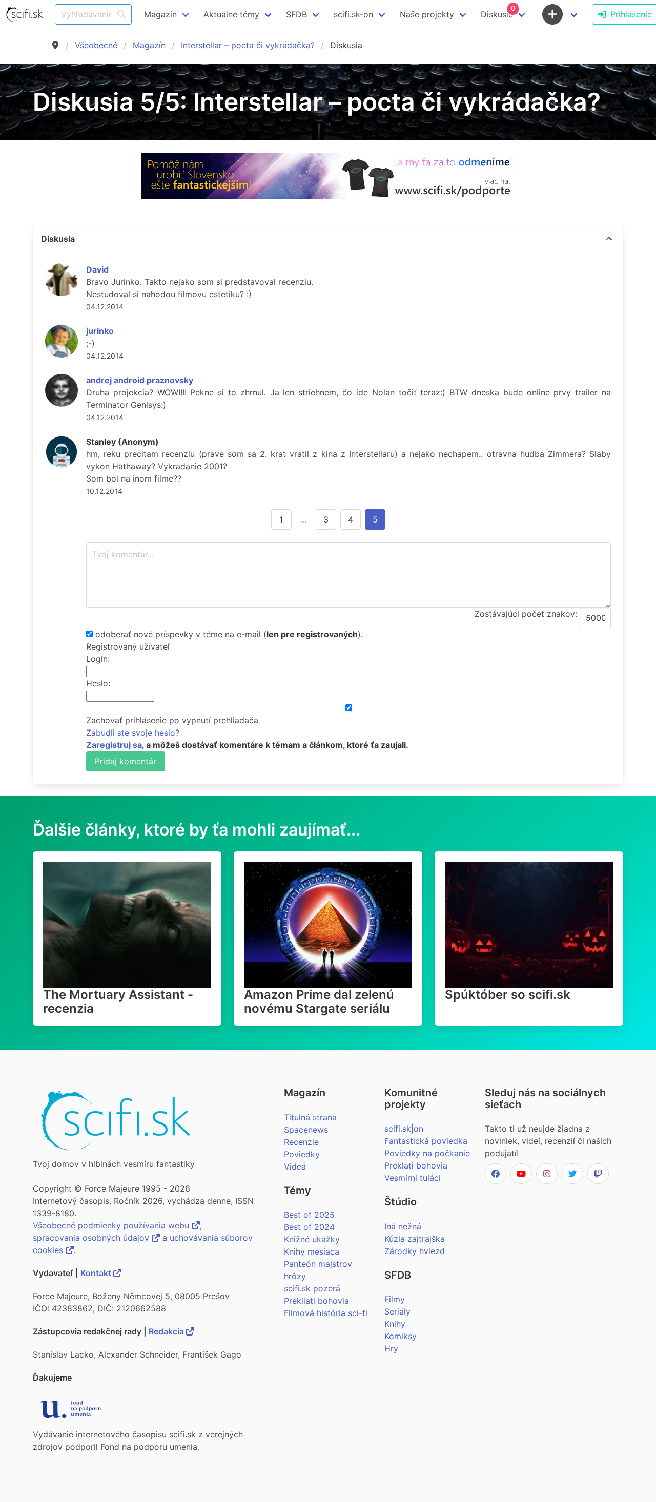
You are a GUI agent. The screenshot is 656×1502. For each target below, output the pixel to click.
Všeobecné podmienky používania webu (112, 1225)
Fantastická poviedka (425, 1141)
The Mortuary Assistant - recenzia (118, 1001)
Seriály (397, 1311)
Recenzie (301, 1142)
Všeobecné (96, 45)
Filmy (394, 1299)
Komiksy (400, 1336)
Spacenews (306, 1129)
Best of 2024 (309, 1227)
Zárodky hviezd (414, 1251)
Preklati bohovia (415, 1165)
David (97, 269)
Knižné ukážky (312, 1239)
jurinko (100, 331)
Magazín (149, 45)
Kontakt (96, 1273)
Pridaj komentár (125, 761)
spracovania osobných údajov (92, 1238)
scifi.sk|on (403, 1128)
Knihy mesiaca (311, 1251)
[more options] (608, 238)
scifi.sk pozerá (312, 1288)
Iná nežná (402, 1226)
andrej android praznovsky (139, 380)
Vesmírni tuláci (412, 1178)
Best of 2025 (309, 1214)
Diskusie (498, 11)
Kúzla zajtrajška (414, 1239)
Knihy (394, 1324)
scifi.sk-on (353, 14)
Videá (295, 1166)
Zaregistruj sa (114, 745)
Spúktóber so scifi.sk (507, 994)
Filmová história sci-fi (325, 1313)
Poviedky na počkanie (427, 1153)
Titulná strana (310, 1117)
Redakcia (167, 1331)
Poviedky (302, 1154)
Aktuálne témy (231, 14)
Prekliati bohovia (316, 1301)
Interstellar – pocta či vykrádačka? (248, 45)
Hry (391, 1348)
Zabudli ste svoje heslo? (132, 732)
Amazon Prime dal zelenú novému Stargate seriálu (319, 1001)
